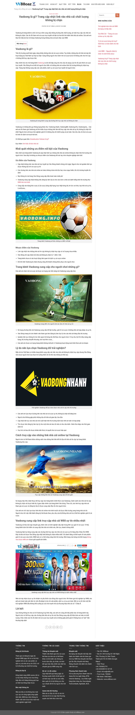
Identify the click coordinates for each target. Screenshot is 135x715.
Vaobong (41, 63)
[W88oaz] (26, 4)
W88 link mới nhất (24, 182)
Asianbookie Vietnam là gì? (39, 139)
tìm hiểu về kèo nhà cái (30, 144)
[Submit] (117, 15)
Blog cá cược (53, 14)
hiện (25, 43)
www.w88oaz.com (110, 679)
